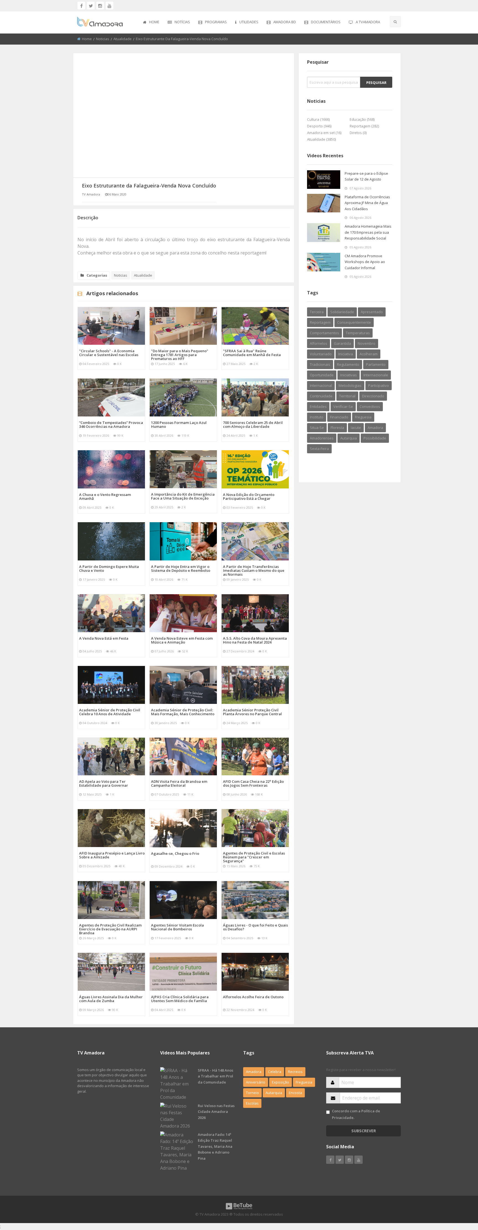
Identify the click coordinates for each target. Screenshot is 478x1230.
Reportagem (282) (364, 125)
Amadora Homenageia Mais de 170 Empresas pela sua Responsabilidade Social (368, 232)
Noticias (102, 38)
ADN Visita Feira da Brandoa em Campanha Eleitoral (179, 783)
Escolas (252, 1103)
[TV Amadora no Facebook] (81, 5)
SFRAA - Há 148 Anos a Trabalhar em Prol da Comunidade (215, 1076)
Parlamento (376, 364)
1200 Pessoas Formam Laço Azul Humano (179, 424)
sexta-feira (319, 448)
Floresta (337, 427)
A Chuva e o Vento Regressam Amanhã (105, 496)
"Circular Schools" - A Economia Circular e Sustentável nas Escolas (108, 352)
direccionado (373, 395)
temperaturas (358, 332)
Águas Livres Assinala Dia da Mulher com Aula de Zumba (111, 998)
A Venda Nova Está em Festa (103, 638)
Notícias (182, 21)
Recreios (295, 1071)
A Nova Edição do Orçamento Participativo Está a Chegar (248, 496)
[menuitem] (151, 22)
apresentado (372, 311)
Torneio (252, 1092)
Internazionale (375, 374)
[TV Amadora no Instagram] (100, 5)
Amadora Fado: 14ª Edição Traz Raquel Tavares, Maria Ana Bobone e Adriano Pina (215, 1146)
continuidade (321, 395)
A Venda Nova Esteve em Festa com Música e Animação (182, 640)
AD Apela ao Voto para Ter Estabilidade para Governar (103, 783)
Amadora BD (284, 21)
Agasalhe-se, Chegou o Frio (175, 853)
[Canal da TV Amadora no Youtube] (109, 5)
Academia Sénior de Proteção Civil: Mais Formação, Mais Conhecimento (182, 711)
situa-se (317, 427)
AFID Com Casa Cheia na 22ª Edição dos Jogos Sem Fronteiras (253, 783)
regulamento (348, 364)
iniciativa (345, 353)
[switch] (328, 1112)
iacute (356, 427)
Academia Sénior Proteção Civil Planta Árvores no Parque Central (252, 711)
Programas (216, 21)
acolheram (369, 353)
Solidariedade (342, 311)
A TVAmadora (368, 21)
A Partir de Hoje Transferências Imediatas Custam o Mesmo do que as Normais (253, 570)
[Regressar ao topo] (460, 1195)
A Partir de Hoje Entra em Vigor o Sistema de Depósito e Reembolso (180, 568)
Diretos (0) (358, 132)
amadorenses (322, 438)
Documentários (326, 21)
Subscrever (363, 1130)
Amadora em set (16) (324, 132)
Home (154, 21)
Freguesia (304, 1082)
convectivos (370, 406)
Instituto (316, 417)
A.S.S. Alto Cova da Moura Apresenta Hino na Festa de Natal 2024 (255, 640)
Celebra (274, 1071)
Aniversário (255, 1082)
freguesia (363, 417)
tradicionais (320, 364)
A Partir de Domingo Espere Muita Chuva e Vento (109, 568)
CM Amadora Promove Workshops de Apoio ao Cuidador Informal (365, 261)
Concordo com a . (356, 1114)
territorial (347, 395)
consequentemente (354, 322)
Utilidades (248, 21)
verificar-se (343, 406)
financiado (339, 417)
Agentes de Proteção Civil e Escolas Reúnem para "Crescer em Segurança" (254, 857)
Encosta (295, 1092)
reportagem (320, 322)
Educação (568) (362, 119)
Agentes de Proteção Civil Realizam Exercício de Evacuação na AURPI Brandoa (110, 929)
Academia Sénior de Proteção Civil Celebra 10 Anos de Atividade (109, 711)
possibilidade (374, 438)
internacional (321, 385)
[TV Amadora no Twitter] (91, 5)
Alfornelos (318, 343)
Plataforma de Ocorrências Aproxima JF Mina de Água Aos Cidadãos (367, 202)
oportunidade (322, 374)
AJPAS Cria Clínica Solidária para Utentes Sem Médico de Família (180, 998)
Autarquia (274, 1092)
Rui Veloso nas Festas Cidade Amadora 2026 (216, 1111)
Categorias (97, 275)
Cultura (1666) (318, 119)
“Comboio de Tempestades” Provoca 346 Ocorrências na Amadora (111, 424)
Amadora (375, 427)
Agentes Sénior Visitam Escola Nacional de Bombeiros (177, 927)
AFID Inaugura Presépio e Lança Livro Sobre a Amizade (112, 855)
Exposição (280, 1082)
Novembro (366, 343)
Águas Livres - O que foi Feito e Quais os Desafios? (255, 927)
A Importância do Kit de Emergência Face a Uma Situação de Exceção (183, 496)
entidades (318, 406)
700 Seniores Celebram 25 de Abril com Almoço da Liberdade (253, 424)
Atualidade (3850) (321, 139)
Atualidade (122, 38)
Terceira (317, 311)
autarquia (348, 438)
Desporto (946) (319, 125)
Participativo (378, 385)
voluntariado (321, 353)
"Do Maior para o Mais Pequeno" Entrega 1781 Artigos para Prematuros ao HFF (179, 354)
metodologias (350, 385)
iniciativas (348, 374)
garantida (342, 343)
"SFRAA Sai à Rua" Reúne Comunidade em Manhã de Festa (252, 352)
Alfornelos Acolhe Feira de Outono (253, 996)
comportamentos (324, 332)
